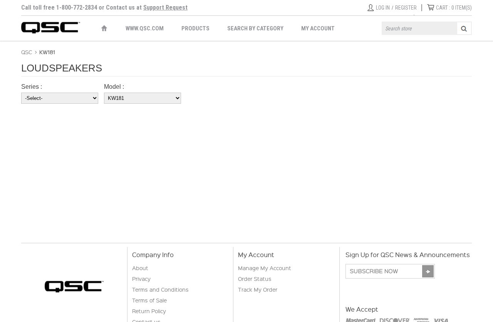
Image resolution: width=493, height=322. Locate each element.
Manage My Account (264, 267)
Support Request (165, 7)
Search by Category (255, 28)
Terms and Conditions (160, 289)
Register (406, 8)
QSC (26, 51)
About (140, 267)
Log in (383, 8)
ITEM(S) (454, 8)
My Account (318, 28)
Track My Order (257, 289)
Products (195, 28)
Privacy (141, 278)
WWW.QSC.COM (145, 28)
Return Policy (149, 310)
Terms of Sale (149, 300)
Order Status (255, 278)
